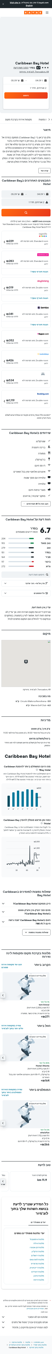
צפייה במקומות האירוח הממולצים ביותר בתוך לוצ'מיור (11, 1092)
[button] (3, 4)
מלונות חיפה (38, 1279)
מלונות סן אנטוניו (37, 1247)
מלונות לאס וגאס (37, 1259)
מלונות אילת (39, 1243)
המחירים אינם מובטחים (35, 1308)
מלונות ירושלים (37, 1255)
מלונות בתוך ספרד (40, 1345)
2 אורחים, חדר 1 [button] (38, 87)
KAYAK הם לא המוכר (38, 1317)
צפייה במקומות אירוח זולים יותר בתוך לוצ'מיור (12, 1027)
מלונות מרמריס (37, 1263)
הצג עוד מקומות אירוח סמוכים (11, 966)
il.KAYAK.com (39, 1342)
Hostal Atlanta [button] (42, 1065)
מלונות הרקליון (38, 1251)
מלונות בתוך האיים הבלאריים (19, 1345)
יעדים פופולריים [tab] (38, 1222)
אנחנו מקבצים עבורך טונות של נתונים (30, 1322)
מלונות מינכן (39, 1275)
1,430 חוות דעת (21, 67)
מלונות (27, 1342)
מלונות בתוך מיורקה (36, 1347)
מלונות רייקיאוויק (37, 1267)
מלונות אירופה (17, 1342)
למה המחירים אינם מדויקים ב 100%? (30, 1327)
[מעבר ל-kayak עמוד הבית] (33, 12)
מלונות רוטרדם (37, 1271)
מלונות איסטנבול (37, 1239)
